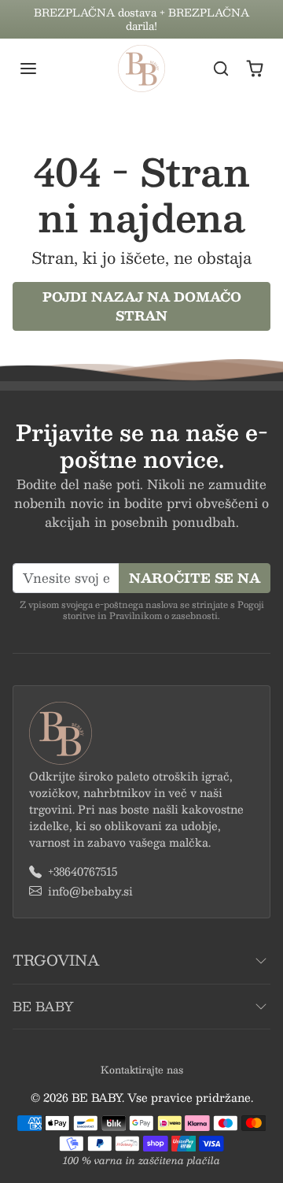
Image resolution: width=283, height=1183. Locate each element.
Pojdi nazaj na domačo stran (141, 306)
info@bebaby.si (90, 891)
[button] (44, 68)
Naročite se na (194, 577)
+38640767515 (82, 871)
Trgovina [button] (56, 960)
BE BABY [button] (43, 1006)
